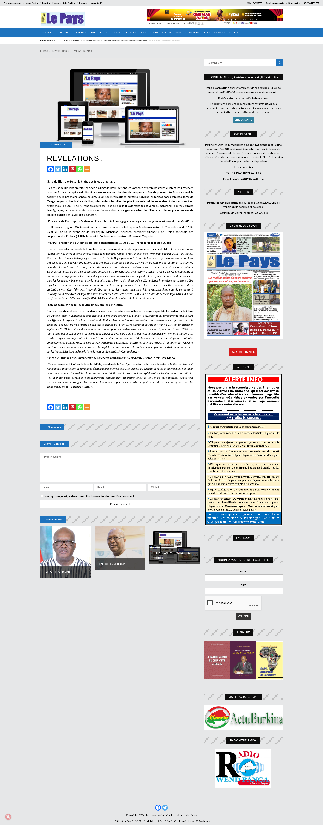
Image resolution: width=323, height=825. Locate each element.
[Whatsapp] (79, 169)
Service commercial (275, 3)
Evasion (83, 3)
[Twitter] (58, 169)
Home (44, 50)
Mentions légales (50, 3)
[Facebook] (50, 169)
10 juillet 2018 (57, 144)
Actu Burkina (69, 3)
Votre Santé (96, 3)
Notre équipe (32, 3)
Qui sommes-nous (13, 3)
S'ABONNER (246, 352)
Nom (243, 584)
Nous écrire (294, 3)
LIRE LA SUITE (243, 119)
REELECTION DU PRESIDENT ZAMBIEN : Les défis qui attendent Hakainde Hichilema (105, 40)
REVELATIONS (58, 572)
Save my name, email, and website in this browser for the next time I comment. (89, 496)
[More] (87, 169)
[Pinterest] (72, 169)
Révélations (59, 50)
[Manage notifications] (8, 817)
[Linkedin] (65, 169)
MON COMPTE (254, 3)
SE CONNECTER (311, 3)
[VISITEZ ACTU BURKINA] (243, 717)
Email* (243, 571)
